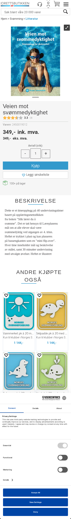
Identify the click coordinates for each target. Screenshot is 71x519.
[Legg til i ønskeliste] (6, 295)
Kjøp (35, 165)
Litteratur (32, 18)
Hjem (4, 18)
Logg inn (48, 4)
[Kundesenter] (40, 4)
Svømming (16, 18)
